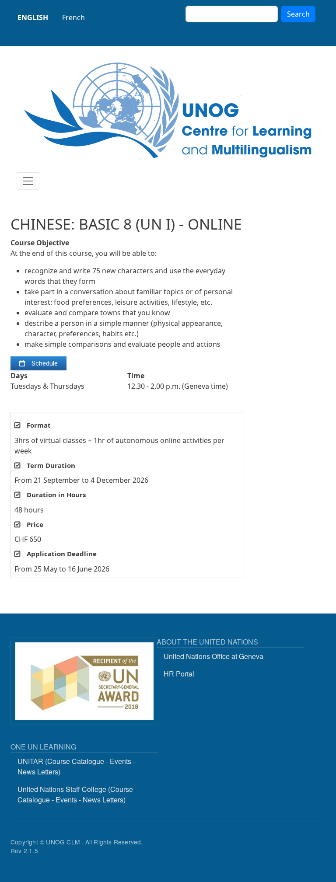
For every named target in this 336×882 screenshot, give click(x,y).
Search (298, 14)
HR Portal (179, 674)
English (33, 17)
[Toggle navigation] (28, 181)
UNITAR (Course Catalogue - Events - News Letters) (76, 766)
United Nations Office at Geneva (213, 656)
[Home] (168, 110)
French (73, 17)
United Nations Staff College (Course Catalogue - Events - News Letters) (75, 794)
